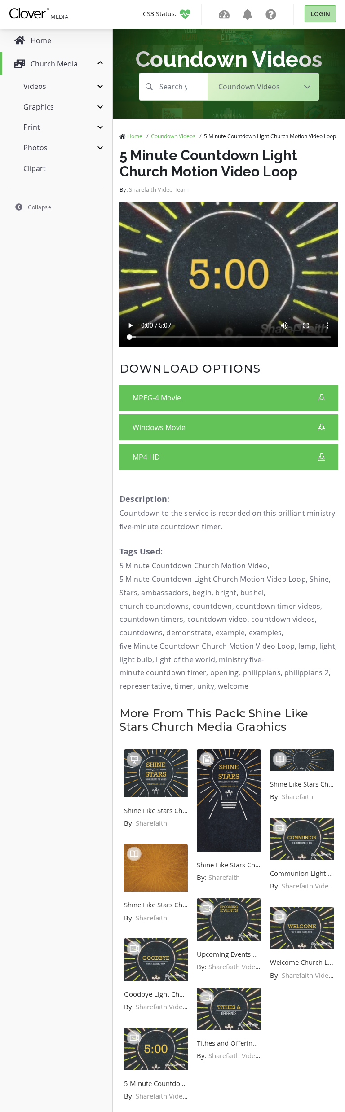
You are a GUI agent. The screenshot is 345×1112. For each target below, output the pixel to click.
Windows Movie (159, 427)
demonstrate (189, 632)
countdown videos (283, 619)
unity (205, 686)
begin (202, 593)
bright (225, 593)
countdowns (141, 632)
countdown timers (151, 619)
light (327, 646)
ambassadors (164, 593)
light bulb (135, 659)
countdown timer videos (278, 606)
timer (183, 686)
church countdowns (154, 606)
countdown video (217, 619)
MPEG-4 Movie (157, 398)
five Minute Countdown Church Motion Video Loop (207, 646)
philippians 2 (306, 672)
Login (320, 13)
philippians (262, 672)
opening (224, 672)
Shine (319, 579)
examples (265, 632)
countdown (212, 606)
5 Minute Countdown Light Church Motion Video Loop (212, 579)
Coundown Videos (173, 136)
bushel (252, 593)
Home (134, 136)
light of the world (185, 659)
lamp (307, 646)
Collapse (39, 207)
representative (145, 686)
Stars (128, 593)
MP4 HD (146, 457)
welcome (233, 686)
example (230, 632)
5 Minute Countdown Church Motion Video (193, 566)
